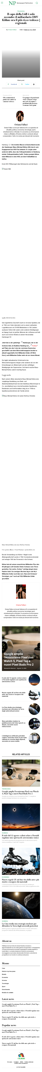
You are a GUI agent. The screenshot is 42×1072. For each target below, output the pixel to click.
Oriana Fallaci (12, 29)
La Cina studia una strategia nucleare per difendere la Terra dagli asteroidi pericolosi (13, 709)
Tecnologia (6, 789)
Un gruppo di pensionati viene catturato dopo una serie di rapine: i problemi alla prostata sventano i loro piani (31, 101)
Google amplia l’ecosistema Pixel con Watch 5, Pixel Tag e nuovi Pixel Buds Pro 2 (19, 659)
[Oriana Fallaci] (21, 116)
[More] (34, 84)
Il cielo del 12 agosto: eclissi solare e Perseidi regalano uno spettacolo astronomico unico (14, 679)
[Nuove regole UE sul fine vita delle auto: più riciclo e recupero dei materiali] (34, 694)
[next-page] (36, 629)
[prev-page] (33, 629)
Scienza (5, 833)
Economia (21, 11)
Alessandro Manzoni (10, 668)
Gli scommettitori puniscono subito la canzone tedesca (9, 99)
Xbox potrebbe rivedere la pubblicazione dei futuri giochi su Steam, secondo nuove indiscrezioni (13, 723)
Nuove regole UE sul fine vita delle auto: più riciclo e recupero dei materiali (13, 694)
